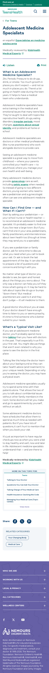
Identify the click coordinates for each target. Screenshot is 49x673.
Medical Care (14, 544)
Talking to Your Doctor (17, 480)
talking (12, 337)
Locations (38, 4)
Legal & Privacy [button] (12, 588)
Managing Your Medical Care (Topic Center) (22, 501)
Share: (6, 521)
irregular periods (23, 121)
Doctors (29, 4)
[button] (9, 65)
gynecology (18, 181)
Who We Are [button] (10, 571)
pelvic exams (21, 184)
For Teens (11, 21)
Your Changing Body (17, 538)
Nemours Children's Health (13, 4)
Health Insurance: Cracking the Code (23, 495)
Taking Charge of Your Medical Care (23, 490)
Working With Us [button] (13, 579)
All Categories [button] (12, 597)
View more (24, 507)
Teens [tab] (24, 475)
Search (35, 11)
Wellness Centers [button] (13, 605)
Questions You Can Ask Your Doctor (23, 485)
